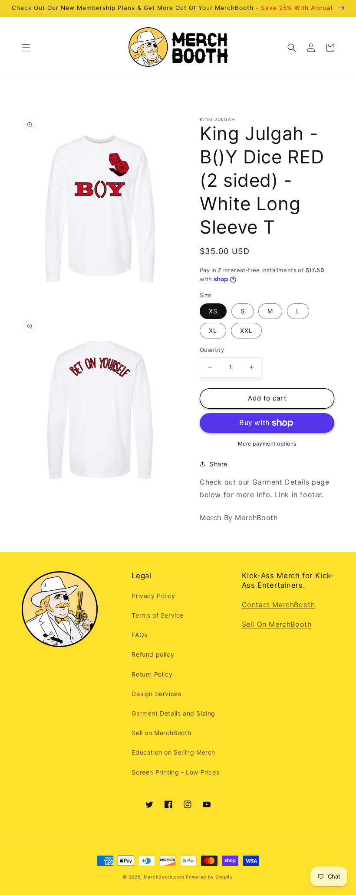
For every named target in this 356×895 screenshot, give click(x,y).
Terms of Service (158, 615)
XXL (246, 330)
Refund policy (153, 654)
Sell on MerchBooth (161, 732)
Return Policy (152, 674)
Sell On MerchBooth (277, 624)
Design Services (156, 693)
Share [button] (218, 464)
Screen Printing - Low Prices (175, 772)
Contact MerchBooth (278, 604)
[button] (26, 47)
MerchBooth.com (164, 876)
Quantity (212, 349)
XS (213, 311)
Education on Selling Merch (173, 752)
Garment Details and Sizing (173, 713)
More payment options (267, 443)
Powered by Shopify (209, 876)
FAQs (139, 634)
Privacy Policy (153, 595)
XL (213, 330)
